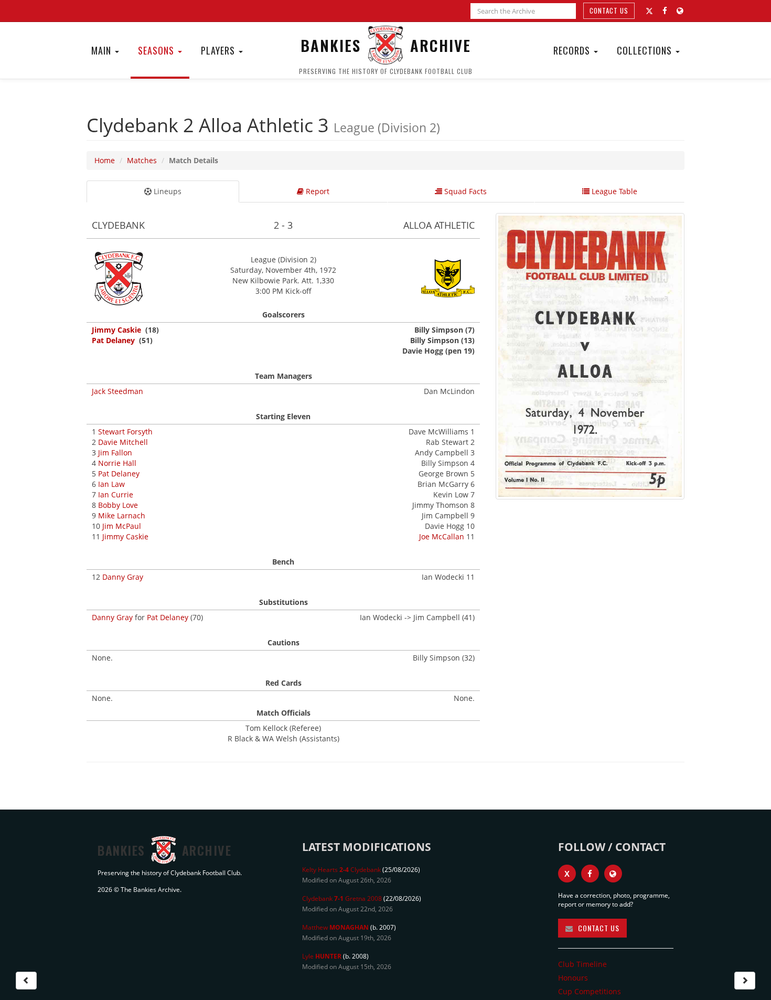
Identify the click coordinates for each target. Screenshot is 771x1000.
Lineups (166, 191)
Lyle (321, 956)
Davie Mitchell (123, 442)
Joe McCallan (441, 536)
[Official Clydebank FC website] (613, 873)
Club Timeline (582, 964)
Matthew (335, 927)
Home (104, 160)
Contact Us (609, 10)
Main (102, 50)
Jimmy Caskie (116, 330)
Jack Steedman (117, 391)
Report (316, 191)
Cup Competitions (589, 991)
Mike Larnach (121, 515)
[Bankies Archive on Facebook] (665, 10)
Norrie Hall (117, 463)
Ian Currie (115, 494)
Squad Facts (464, 191)
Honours (573, 978)
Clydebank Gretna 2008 (342, 898)
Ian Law (111, 484)
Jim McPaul (121, 526)
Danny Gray (122, 577)
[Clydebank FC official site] (680, 10)
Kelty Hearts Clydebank (341, 869)
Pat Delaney (113, 340)
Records (573, 50)
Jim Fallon (115, 453)
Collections (645, 50)
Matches (142, 160)
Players (219, 50)
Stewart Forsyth (125, 432)
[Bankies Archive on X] (649, 11)
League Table (613, 191)
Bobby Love (118, 505)
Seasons (157, 50)
